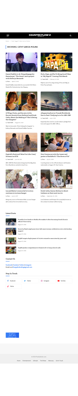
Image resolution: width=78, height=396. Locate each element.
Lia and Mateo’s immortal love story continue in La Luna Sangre (19, 192)
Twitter (21, 265)
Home (18, 360)
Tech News (43, 360)
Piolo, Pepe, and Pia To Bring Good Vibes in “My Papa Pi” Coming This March (56, 75)
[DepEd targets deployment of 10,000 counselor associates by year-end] (11, 240)
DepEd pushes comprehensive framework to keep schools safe (39, 248)
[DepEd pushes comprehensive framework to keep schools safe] (11, 250)
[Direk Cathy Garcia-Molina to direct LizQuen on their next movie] (56, 179)
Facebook (9, 265)
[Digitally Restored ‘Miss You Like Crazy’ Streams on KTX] (21, 142)
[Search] (70, 35)
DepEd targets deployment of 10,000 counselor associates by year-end (42, 238)
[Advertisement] (39, 16)
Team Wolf (45, 79)
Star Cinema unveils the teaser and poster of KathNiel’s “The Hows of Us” (55, 155)
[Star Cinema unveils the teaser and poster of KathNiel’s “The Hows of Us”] (56, 142)
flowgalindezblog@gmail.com (22, 267)
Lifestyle (35, 360)
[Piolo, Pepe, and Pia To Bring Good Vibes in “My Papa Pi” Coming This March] (56, 62)
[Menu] (8, 35)
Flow (8, 81)
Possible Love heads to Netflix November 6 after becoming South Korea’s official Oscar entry (43, 220)
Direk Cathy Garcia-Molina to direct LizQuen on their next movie (54, 192)
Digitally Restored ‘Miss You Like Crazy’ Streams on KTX (21, 155)
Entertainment (27, 360)
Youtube (15, 265)
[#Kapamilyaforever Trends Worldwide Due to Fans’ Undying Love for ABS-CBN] (56, 101)
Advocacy (51, 360)
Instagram (28, 265)
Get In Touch (59, 360)
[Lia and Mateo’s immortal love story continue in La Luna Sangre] (21, 179)
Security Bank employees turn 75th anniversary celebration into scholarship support (45, 230)
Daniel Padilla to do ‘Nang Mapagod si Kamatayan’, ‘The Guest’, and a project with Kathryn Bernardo (20, 76)
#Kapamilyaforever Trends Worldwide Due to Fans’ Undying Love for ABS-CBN (56, 114)
